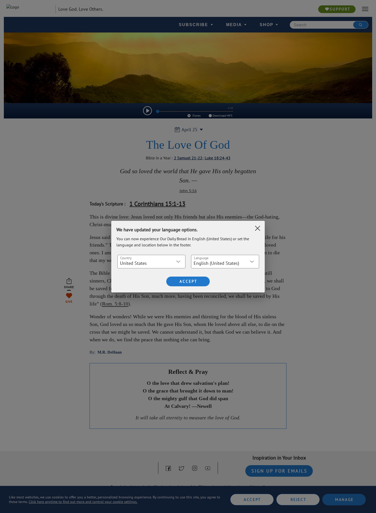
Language (201, 258)
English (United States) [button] (216, 263)
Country (125, 258)
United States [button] (133, 263)
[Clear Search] (257, 228)
